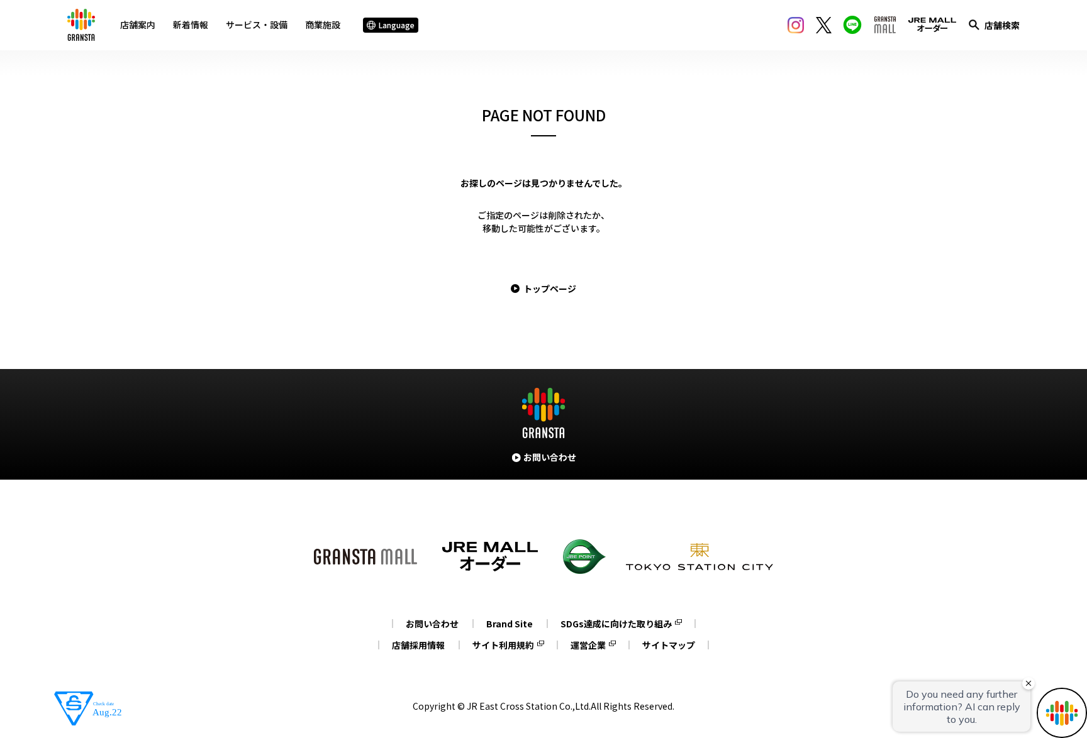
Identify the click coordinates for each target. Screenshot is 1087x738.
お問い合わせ (432, 623)
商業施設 (322, 24)
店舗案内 (137, 24)
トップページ (549, 288)
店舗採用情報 (418, 645)
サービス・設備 (256, 24)
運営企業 (588, 645)
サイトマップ (668, 645)
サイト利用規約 (503, 645)
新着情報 (190, 24)
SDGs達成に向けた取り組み (616, 623)
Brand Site (509, 623)
